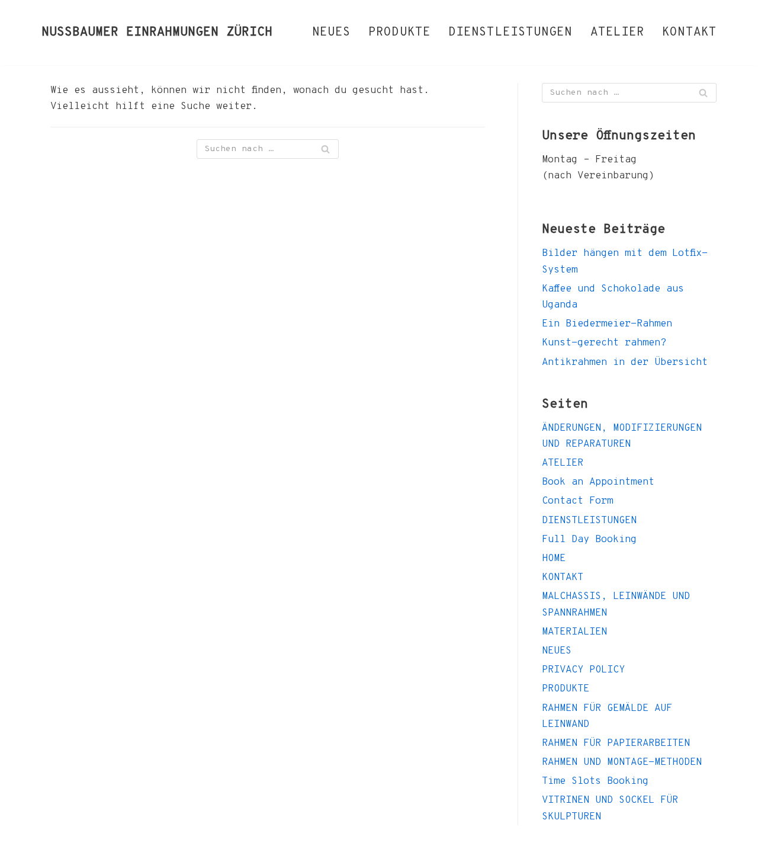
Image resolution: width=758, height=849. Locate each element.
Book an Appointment (598, 482)
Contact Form (577, 501)
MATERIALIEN (574, 632)
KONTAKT (689, 32)
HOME (554, 558)
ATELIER (617, 32)
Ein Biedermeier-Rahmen (607, 324)
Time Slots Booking (595, 781)
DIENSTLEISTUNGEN (510, 32)
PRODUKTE (399, 32)
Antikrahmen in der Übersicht (625, 362)
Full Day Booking (589, 539)
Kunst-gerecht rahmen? (604, 343)
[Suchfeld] (325, 149)
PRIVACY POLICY (583, 670)
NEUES (331, 32)
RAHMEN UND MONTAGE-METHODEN (622, 762)
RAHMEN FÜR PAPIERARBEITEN (616, 743)
